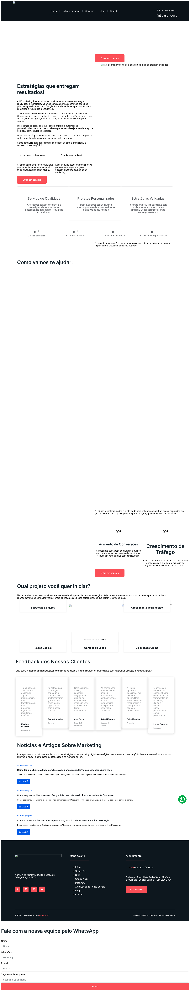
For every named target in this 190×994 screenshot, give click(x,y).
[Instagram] (34, 889)
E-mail (4, 963)
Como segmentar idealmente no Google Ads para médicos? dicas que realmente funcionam (65, 795)
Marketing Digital (24, 765)
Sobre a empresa (71, 11)
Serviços (89, 11)
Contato (114, 11)
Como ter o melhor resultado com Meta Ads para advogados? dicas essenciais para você (64, 770)
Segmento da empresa (13, 974)
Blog (102, 11)
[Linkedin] (25, 889)
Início (54, 11)
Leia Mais (23, 782)
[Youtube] (42, 889)
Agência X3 (44, 915)
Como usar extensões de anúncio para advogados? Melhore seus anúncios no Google (63, 820)
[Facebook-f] (17, 889)
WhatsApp (6, 952)
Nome (4, 941)
